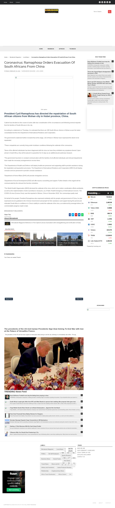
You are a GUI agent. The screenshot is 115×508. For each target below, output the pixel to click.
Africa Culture (62, 474)
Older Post (79, 299)
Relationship (44, 471)
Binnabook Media (20, 504)
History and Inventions (47, 467)
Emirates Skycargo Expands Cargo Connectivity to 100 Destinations (29, 420)
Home (5, 2)
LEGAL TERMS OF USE (83, 452)
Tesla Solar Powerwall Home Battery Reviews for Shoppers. (26, 414)
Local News (39, 71)
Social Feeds (57, 459)
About (11, 2)
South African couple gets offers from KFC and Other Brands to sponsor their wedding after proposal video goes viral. (43, 401)
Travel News (44, 464)
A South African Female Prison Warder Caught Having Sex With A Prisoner (102, 95)
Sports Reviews (66, 455)
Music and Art (55, 464)
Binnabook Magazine (29, 71)
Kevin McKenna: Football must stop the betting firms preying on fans (29, 395)
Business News (45, 459)
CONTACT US (81, 456)
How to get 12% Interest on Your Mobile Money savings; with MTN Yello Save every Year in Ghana (99, 83)
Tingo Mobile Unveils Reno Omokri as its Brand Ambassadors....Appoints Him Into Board (35, 407)
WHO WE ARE (81, 448)
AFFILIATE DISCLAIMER (84, 454)
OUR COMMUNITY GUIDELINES (86, 450)
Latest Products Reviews (64, 467)
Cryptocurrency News (58, 471)
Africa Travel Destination (48, 474)
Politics (43, 453)
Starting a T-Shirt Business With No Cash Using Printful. (25, 426)
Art (70, 474)
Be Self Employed (54, 453)
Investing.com (97, 246)
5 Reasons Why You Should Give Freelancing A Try (24, 432)
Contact (18, 2)
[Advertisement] (57, 32)
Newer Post (9, 299)
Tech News (67, 460)
